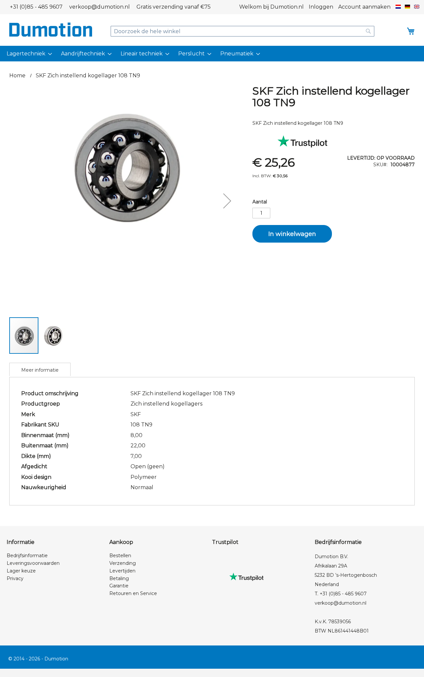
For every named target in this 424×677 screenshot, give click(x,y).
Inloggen (321, 7)
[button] (398, 7)
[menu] (212, 53)
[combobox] (242, 31)
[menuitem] (28, 53)
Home (17, 75)
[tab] (40, 369)
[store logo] (50, 30)
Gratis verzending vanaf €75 (173, 7)
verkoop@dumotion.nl (99, 7)
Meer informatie (40, 370)
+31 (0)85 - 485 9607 (36, 7)
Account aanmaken (364, 7)
